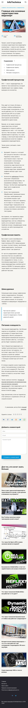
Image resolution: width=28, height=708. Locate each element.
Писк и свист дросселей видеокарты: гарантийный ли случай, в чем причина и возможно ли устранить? (14, 492)
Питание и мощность (12, 72)
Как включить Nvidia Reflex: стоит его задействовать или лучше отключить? (14, 568)
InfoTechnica (14, 2)
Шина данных (10, 70)
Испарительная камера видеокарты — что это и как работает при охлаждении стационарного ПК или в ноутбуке (14, 644)
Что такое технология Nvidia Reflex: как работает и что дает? (13, 592)
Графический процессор (13, 65)
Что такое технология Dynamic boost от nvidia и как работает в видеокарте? (14, 617)
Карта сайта (5, 685)
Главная (4, 7)
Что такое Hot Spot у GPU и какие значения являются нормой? (12, 543)
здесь (14, 390)
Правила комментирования (9, 688)
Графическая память (12, 67)
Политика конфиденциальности (10, 690)
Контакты (4, 683)
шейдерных (15, 176)
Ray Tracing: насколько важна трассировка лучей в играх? (11, 518)
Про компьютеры (11, 7)
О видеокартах (20, 7)
